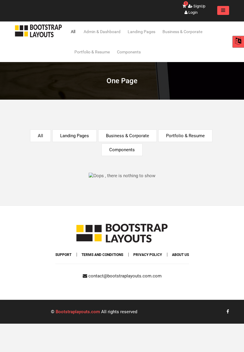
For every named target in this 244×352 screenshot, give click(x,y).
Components (129, 52)
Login (192, 12)
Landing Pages (141, 31)
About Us (180, 255)
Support (63, 255)
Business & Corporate (182, 31)
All (73, 31)
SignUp (199, 6)
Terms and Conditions (102, 255)
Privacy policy (147, 255)
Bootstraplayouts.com (78, 311)
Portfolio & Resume (92, 52)
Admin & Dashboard (102, 31)
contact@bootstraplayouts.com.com (124, 276)
